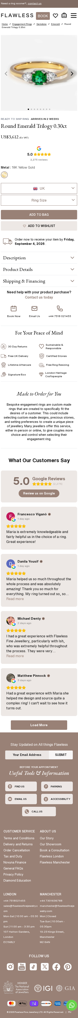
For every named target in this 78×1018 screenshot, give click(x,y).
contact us (27, 3)
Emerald (55, 24)
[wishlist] (55, 15)
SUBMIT (61, 754)
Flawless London (52, 856)
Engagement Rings (22, 24)
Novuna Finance (14, 862)
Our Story (47, 838)
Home (5, 24)
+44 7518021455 (14, 900)
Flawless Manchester (55, 862)
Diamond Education (17, 880)
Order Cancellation (16, 850)
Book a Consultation (54, 850)
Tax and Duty (12, 856)
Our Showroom (50, 844)
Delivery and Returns (18, 844)
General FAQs (13, 868)
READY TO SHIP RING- (30, 118)
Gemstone (41, 24)
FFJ (69, 1012)
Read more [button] (15, 598)
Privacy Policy (13, 874)
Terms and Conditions (18, 838)
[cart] (64, 15)
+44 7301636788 (51, 900)
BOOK (43, 16)
